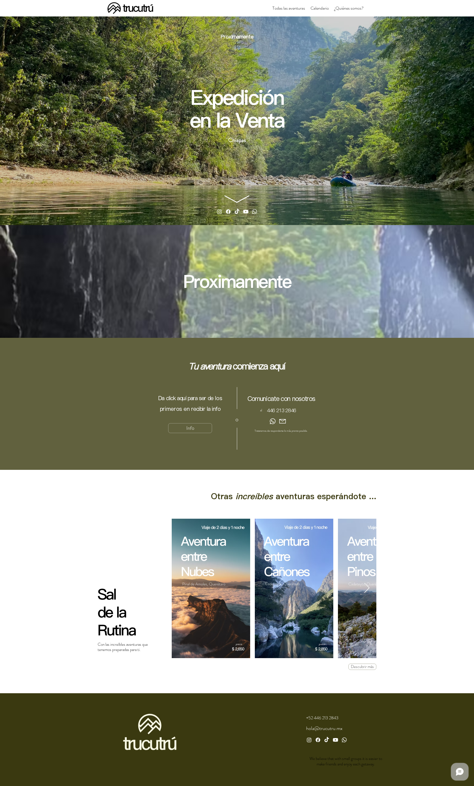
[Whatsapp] (255, 212)
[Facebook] (228, 212)
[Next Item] (367, 588)
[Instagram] (219, 212)
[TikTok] (327, 740)
